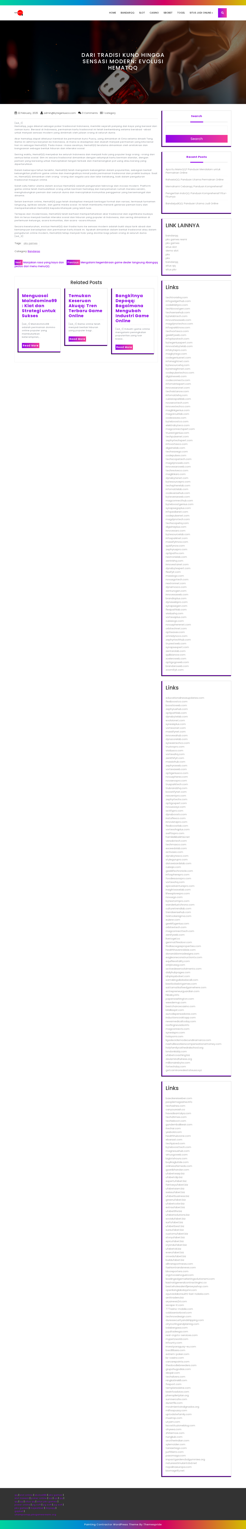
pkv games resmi (176, 239)
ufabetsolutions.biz (178, 1215)
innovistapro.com (176, 822)
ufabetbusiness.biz (177, 1196)
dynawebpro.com (177, 602)
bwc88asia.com (175, 1350)
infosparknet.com (177, 538)
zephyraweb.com (176, 765)
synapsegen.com (176, 606)
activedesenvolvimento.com (183, 968)
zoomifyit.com (175, 669)
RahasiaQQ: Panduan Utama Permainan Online (195, 179)
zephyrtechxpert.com (179, 440)
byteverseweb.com (178, 496)
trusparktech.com (177, 784)
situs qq (171, 265)
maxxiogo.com (175, 575)
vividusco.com (174, 750)
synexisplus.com (176, 724)
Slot (142, 12)
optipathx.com (175, 553)
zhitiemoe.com (175, 1433)
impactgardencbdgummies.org (185, 1459)
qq (16, 1495)
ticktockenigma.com (178, 916)
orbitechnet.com (176, 628)
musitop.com (174, 1418)
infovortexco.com (177, 444)
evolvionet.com (175, 720)
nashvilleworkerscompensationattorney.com (193, 1044)
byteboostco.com (177, 421)
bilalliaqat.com (175, 1010)
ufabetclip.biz (174, 1177)
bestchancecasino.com (180, 1006)
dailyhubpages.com (178, 972)
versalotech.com (176, 840)
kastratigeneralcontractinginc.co (186, 1282)
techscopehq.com (177, 523)
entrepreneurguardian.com (182, 991)
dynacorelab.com (177, 739)
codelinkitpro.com (177, 305)
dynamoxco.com (176, 587)
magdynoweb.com (177, 463)
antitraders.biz (175, 1297)
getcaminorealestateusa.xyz (184, 1070)
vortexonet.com (176, 728)
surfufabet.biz (174, 1222)
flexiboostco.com (176, 701)
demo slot (172, 250)
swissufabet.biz (175, 1192)
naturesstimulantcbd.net (181, 1463)
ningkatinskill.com (176, 1380)
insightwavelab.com (178, 889)
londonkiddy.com (176, 1051)
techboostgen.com (178, 308)
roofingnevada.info (177, 1025)
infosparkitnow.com (178, 327)
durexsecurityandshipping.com (185, 1320)
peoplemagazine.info (179, 1102)
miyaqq (50, 1508)
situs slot (171, 247)
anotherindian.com (177, 1440)
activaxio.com (174, 852)
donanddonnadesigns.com (182, 953)
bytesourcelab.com (178, 534)
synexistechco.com (178, 743)
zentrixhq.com (174, 560)
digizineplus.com (176, 527)
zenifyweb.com (175, 934)
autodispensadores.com (181, 1014)
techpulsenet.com (177, 436)
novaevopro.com (176, 780)
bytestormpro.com (177, 901)
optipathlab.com (176, 713)
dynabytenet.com (177, 478)
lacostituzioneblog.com (180, 1425)
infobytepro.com (176, 350)
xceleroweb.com (176, 658)
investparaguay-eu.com (181, 1346)
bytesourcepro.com (178, 481)
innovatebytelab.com (179, 346)
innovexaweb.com (177, 594)
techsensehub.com (178, 312)
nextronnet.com (176, 583)
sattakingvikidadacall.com (182, 980)
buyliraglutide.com (177, 1162)
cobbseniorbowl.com (179, 1312)
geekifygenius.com (177, 923)
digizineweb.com (176, 376)
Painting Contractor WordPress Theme (111, 1524)
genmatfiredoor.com (179, 942)
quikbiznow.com (175, 654)
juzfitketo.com (175, 1452)
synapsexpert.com (177, 647)
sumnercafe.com (176, 1399)
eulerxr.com (173, 919)
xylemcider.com (175, 1444)
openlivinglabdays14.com (181, 1290)
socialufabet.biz (176, 1218)
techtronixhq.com (177, 297)
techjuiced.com (175, 1143)
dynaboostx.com (176, 814)
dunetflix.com (174, 1403)
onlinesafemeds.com (179, 1166)
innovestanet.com (177, 564)
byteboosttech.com (178, 1147)
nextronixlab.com (176, 557)
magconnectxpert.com (180, 429)
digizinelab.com (175, 448)
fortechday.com (176, 1066)
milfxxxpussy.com (176, 1410)
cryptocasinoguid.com (180, 1275)
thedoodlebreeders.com (181, 1365)
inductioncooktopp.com (181, 1017)
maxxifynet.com (176, 731)
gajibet (19, 1511)
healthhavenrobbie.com (181, 950)
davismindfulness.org (179, 1059)
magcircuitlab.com (177, 414)
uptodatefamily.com (179, 1414)
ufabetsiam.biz (175, 1188)
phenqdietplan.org (177, 1395)
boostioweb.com (176, 705)
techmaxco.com (176, 844)
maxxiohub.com (175, 761)
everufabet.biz (175, 1252)
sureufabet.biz (175, 1230)
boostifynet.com (176, 792)
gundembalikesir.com (179, 1124)
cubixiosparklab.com (178, 399)
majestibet (37, 1508)
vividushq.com (174, 613)
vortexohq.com (175, 882)
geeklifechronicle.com (179, 871)
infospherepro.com (177, 874)
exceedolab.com (176, 848)
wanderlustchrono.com (180, 904)
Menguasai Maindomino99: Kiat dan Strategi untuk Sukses (39, 306)
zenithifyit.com (175, 758)
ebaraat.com (174, 1139)
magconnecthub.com (179, 500)
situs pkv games (47, 1501)
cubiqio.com (173, 867)
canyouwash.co (175, 1109)
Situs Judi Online (200, 12)
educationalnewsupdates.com (185, 698)
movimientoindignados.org (182, 1406)
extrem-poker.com (177, 1354)
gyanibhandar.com (177, 1169)
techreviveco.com (177, 470)
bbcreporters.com (177, 1271)
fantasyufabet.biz (177, 1184)
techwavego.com (177, 451)
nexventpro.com (176, 795)
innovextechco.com (178, 406)
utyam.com (173, 1421)
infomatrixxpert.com (178, 384)
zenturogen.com (176, 591)
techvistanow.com (177, 391)
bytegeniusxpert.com (179, 342)
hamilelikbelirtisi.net (178, 837)
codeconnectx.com (178, 380)
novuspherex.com (177, 776)
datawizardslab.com (178, 863)
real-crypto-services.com (182, 1335)
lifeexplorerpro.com (178, 893)
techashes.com (175, 1106)
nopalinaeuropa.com (179, 1467)
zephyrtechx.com (176, 799)
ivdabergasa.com (177, 1327)
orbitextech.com (176, 927)
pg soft (36, 1504)
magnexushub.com (178, 1151)
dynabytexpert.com (178, 568)
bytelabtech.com (176, 316)
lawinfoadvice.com (177, 1391)
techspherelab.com (178, 485)
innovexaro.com (175, 530)
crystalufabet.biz (176, 1245)
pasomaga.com (176, 1455)
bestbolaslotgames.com (181, 983)
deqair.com (173, 1373)
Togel (181, 12)
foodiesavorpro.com (178, 878)
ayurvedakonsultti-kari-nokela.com (187, 1294)
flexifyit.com (173, 572)
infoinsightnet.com (177, 361)
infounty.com (174, 1342)
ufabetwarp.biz (175, 1173)
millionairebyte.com (178, 1062)
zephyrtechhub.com (178, 639)
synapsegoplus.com (178, 508)
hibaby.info (172, 995)
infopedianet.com (177, 511)
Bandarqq (127, 12)
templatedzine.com (178, 1388)
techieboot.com (176, 1121)
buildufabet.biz (175, 1260)
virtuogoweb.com (177, 1154)
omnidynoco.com (176, 636)
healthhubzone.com (178, 1136)
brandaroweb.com (177, 666)
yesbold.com (174, 1132)
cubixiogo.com (175, 621)
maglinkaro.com (176, 474)
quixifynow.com (175, 545)
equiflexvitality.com (178, 961)
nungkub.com (174, 1437)
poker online (39, 1498)
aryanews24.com (176, 1301)
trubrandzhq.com (176, 788)
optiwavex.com (175, 632)
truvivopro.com (175, 746)
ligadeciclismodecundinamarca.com (188, 1040)
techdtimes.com (176, 1117)
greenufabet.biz (176, 1199)
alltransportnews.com (179, 1264)
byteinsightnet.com (178, 369)
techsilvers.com (175, 1376)
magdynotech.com (178, 519)
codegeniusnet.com (178, 357)
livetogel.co (173, 938)
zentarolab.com (176, 651)
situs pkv (171, 269)
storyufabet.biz (175, 1237)
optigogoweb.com (177, 662)
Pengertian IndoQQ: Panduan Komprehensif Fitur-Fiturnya (196, 194)
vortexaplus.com (176, 617)
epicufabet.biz (175, 1241)
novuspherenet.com (178, 624)
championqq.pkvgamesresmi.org (35, 1514)
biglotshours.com (176, 1158)
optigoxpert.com (176, 803)
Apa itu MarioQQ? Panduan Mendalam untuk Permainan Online (193, 171)
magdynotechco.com (179, 323)
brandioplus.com (176, 598)
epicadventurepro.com (180, 886)
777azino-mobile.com (179, 1309)
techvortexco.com (177, 331)
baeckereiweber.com (179, 1098)
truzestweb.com (176, 643)
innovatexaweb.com (178, 320)
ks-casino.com (175, 1357)
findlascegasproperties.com (183, 946)
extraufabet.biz (175, 1207)
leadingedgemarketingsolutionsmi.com (190, 1279)
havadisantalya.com (178, 1113)
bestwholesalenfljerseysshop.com (187, 1286)
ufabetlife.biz (174, 1211)
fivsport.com (173, 1384)
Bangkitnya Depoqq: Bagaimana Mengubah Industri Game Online (132, 308)
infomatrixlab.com (177, 489)
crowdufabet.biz (176, 1256)
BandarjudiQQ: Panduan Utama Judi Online (192, 203)
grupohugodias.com (178, 1369)
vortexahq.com (175, 754)
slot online (26, 1495)
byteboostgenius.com (179, 504)
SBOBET (168, 12)
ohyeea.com (173, 1429)
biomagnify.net (175, 1470)
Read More (30, 345)
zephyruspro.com (176, 549)
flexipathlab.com (176, 609)
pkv (168, 254)
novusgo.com (174, 897)
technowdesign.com (178, 1316)
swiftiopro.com (175, 833)
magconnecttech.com (180, 931)
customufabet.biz (177, 1233)
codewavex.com (176, 417)
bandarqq (172, 235)
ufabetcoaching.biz (178, 1055)
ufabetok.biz (173, 1248)
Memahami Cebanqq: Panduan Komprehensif (194, 186)
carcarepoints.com (177, 1361)
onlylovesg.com (175, 965)
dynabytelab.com (177, 716)
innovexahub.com (177, 735)
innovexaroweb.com (178, 466)
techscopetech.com (178, 459)
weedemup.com (176, 1002)
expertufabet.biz (176, 1181)
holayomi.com (174, 1036)
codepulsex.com (176, 455)
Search (196, 116)
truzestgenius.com (177, 433)
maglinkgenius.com (178, 410)
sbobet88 (41, 1495)
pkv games (30, 243)
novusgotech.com (177, 579)
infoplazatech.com (177, 338)
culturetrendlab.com (178, 908)
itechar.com (173, 1128)
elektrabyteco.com (178, 425)
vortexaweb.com (176, 769)
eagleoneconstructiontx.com (184, 957)
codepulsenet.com (177, 515)
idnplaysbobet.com (178, 976)
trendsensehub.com (178, 912)
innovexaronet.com (178, 387)
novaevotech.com (177, 402)
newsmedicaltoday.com (181, 1021)
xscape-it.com (175, 1305)
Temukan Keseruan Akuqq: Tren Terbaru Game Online (85, 306)
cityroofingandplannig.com (182, 1324)
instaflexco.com (176, 818)
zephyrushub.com (177, 709)
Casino (154, 12)
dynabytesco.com (177, 856)
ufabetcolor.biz (175, 1203)
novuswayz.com (176, 807)
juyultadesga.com (177, 1331)
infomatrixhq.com (177, 395)
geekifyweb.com (176, 335)
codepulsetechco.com (180, 372)
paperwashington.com (180, 998)
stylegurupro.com (177, 859)
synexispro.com (175, 1032)
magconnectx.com (177, 1029)
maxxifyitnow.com (177, 542)
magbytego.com (176, 353)
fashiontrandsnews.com (181, 1267)
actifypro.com (174, 810)
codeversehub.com (178, 493)
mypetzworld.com (177, 1339)
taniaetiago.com (176, 1448)
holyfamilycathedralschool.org (184, 1047)
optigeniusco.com (177, 773)
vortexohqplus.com (178, 829)
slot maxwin (22, 1498)
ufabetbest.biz (175, 1226)
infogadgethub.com (178, 301)
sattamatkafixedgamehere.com (186, 987)
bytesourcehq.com (177, 365)
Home (112, 12)
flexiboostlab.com (177, 825)
